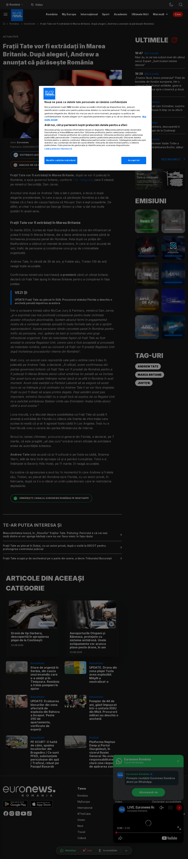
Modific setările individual (60, 160)
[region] (95, 128)
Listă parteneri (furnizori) (58, 148)
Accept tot (134, 160)
